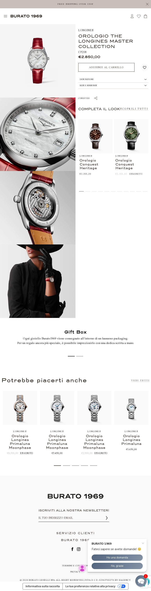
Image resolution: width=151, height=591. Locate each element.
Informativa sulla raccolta (43, 586)
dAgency (125, 580)
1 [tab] (57, 465)
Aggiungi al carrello (106, 67)
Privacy (75, 571)
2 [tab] (66, 465)
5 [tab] (93, 465)
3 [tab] (75, 465)
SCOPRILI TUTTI (134, 108)
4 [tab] (84, 465)
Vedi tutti (140, 380)
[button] (144, 67)
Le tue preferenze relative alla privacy (90, 586)
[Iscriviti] (106, 518)
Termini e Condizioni (75, 565)
